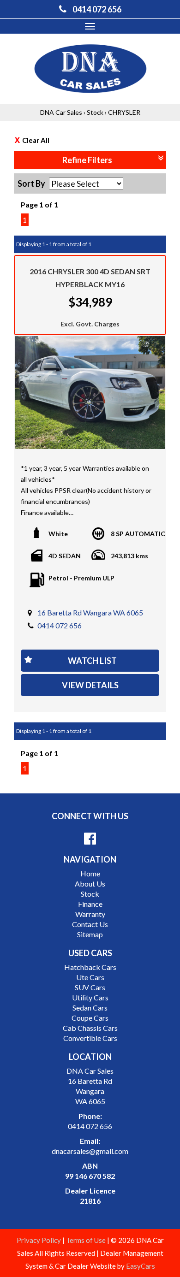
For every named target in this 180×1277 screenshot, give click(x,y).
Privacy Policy (39, 1240)
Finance (90, 903)
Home (90, 873)
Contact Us (90, 924)
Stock (95, 112)
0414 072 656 (59, 625)
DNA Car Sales (61, 112)
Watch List (92, 661)
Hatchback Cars (90, 967)
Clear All (35, 140)
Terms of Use (86, 1240)
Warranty (90, 914)
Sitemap (90, 934)
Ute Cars (90, 977)
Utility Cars (90, 997)
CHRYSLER (124, 112)
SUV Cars (90, 987)
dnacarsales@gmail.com (90, 1151)
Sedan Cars (90, 1007)
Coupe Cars (90, 1017)
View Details (90, 685)
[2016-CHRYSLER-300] (90, 392)
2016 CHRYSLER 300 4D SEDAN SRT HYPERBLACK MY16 (90, 278)
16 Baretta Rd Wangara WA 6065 (90, 612)
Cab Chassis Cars (90, 1027)
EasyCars (140, 1266)
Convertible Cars (90, 1038)
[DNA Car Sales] (90, 68)
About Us (90, 883)
